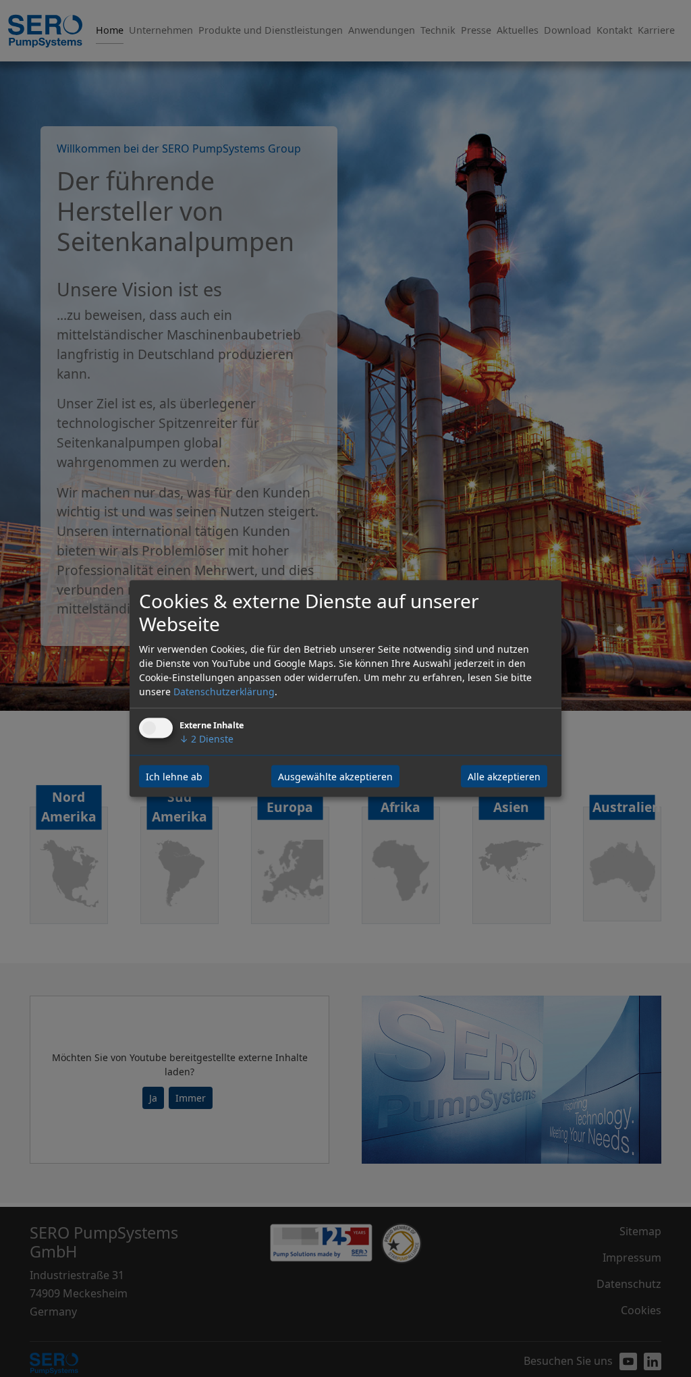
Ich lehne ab (174, 776)
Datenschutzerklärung (224, 690)
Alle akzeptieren (504, 776)
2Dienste (206, 738)
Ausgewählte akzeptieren (335, 776)
